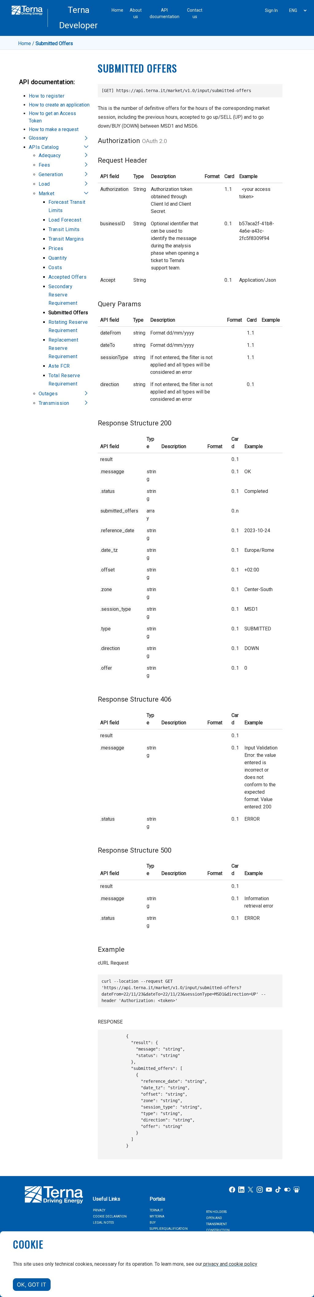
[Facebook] (232, 1189)
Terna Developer (78, 17)
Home (117, 10)
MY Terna (157, 1216)
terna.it (156, 1210)
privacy (99, 1210)
